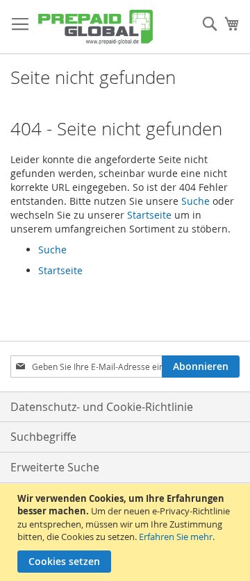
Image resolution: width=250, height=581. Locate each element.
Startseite (149, 214)
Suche (195, 201)
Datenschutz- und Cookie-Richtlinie (101, 406)
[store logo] (95, 27)
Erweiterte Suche (54, 467)
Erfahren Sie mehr (175, 536)
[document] (126, 532)
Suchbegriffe (43, 436)
